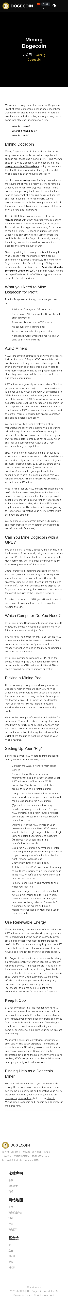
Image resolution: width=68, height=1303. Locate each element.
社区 (10, 1224)
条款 (10, 1180)
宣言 (10, 1250)
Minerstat (37, 524)
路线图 (11, 1267)
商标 (10, 1191)
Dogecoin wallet (22, 335)
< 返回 (28, 55)
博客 (10, 1261)
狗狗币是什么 (15, 1212)
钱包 (10, 1218)
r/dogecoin (11, 1098)
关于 (10, 1245)
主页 (10, 1207)
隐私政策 (13, 1186)
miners (28, 378)
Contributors (34, 1287)
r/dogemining (25, 1098)
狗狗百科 (13, 1229)
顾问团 (11, 1256)
